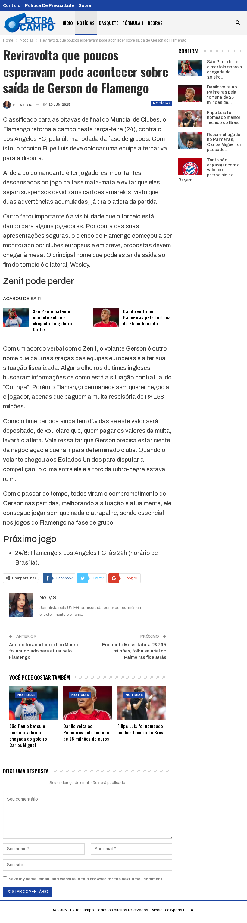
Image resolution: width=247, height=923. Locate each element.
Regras (155, 23)
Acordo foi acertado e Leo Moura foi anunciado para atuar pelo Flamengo (43, 651)
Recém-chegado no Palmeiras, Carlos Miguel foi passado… (224, 142)
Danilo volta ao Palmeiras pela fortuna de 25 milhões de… (147, 317)
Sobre (85, 5)
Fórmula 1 (133, 23)
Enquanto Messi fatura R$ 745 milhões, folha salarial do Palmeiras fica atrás (134, 651)
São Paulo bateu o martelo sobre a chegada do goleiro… (224, 69)
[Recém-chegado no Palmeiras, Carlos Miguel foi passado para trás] (190, 140)
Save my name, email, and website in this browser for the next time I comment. (86, 879)
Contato (11, 5)
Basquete (108, 23)
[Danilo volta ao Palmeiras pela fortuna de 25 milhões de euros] (106, 317)
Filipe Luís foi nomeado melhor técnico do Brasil (223, 117)
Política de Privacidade (49, 5)
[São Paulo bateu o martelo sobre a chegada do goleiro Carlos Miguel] (16, 317)
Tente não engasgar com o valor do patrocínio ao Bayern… (209, 170)
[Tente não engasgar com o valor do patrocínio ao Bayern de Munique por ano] (190, 166)
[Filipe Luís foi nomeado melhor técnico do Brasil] (141, 703)
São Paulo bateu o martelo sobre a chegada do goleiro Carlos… (52, 320)
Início (67, 23)
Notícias (86, 23)
